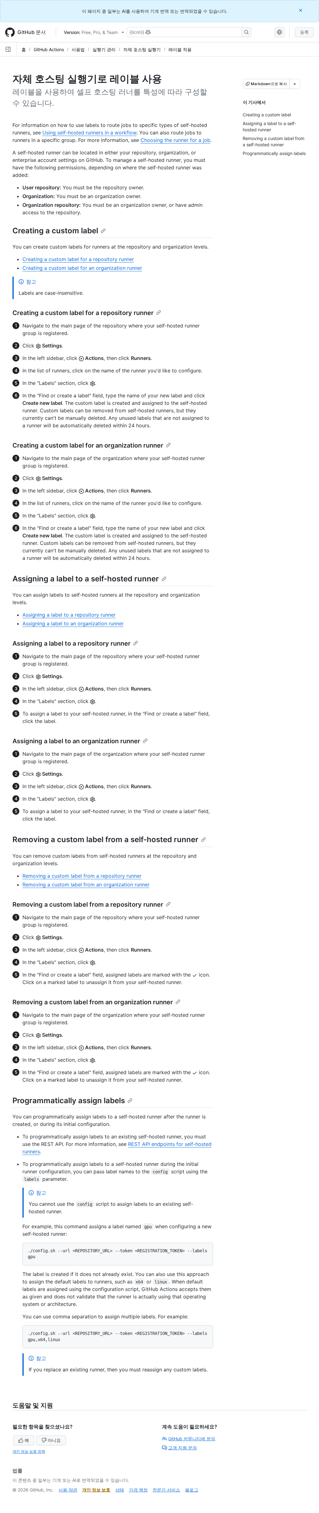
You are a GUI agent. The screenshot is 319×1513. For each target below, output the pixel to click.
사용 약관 (68, 1489)
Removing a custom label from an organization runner (86, 884)
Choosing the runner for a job (175, 140)
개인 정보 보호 (96, 1489)
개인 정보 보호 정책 (28, 1451)
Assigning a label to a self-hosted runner (85, 578)
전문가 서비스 (166, 1489)
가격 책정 (138, 1489)
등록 (304, 32)
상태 (119, 1489)
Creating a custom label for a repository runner (78, 259)
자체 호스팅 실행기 (142, 49)
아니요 (54, 1440)
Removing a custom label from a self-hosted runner (105, 839)
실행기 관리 (104, 49)
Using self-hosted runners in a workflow (89, 132)
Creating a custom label (55, 230)
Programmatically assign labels (68, 1100)
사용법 (78, 49)
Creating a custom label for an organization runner (82, 268)
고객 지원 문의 (182, 1447)
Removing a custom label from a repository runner (81, 876)
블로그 (191, 1489)
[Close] (301, 10)
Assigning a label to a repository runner (69, 615)
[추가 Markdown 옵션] (294, 84)
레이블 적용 (180, 49)
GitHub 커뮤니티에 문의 (191, 1438)
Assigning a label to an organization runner (73, 623)
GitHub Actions (49, 49)
